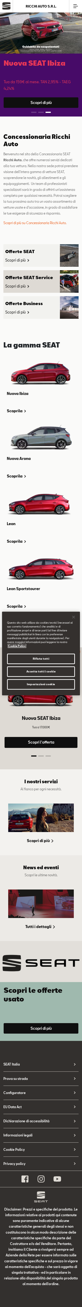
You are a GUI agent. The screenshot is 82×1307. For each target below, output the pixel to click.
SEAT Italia (11, 1064)
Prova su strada (15, 1079)
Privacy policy (14, 1164)
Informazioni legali (18, 1135)
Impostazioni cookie (41, 684)
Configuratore (14, 1093)
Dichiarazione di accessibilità (26, 1121)
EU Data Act (12, 1107)
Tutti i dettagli (38, 926)
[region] (41, 653)
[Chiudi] (74, 617)
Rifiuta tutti (41, 658)
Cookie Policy (14, 1149)
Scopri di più (41, 102)
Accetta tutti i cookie (41, 671)
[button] (33, 112)
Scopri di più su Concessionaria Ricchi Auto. (35, 223)
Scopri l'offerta (41, 742)
